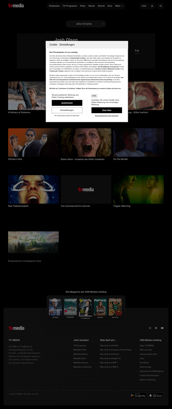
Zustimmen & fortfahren (67, 103)
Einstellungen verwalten (67, 110)
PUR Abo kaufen (106, 110)
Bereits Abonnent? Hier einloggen (106, 116)
